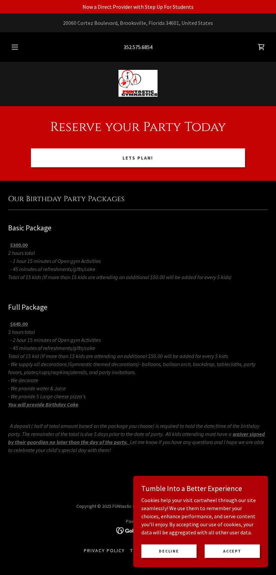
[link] (261, 47)
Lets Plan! (138, 158)
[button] (19, 47)
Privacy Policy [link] (104, 550)
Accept (232, 551)
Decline (169, 551)
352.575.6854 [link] (138, 47)
